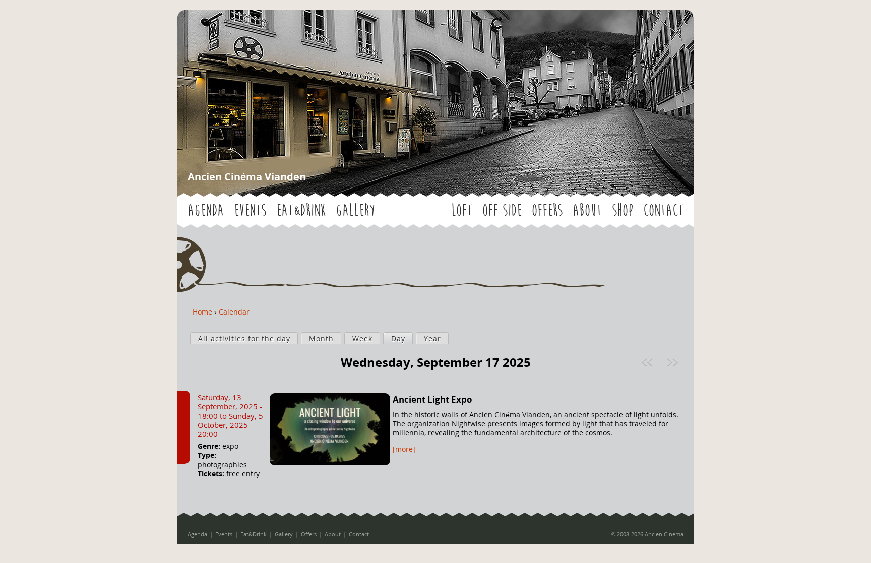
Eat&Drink (301, 210)
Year (432, 338)
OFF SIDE (502, 210)
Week (362, 338)
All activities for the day (244, 338)
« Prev (648, 361)
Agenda (206, 210)
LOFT (461, 210)
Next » (673, 361)
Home (202, 312)
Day (401, 338)
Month (321, 338)
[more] (404, 449)
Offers (547, 210)
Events (250, 210)
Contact (663, 210)
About (587, 210)
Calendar (234, 312)
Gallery (355, 210)
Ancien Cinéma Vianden (247, 176)
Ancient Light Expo (432, 399)
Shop (622, 210)
